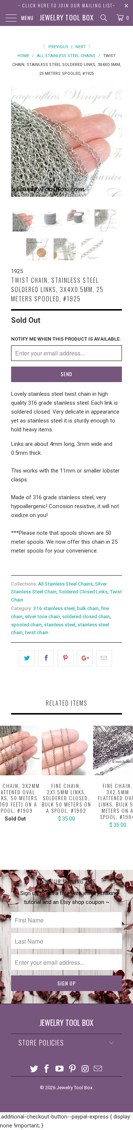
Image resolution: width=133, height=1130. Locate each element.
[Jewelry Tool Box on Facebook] (46, 1069)
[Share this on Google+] (85, 658)
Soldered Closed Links (83, 591)
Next (81, 46)
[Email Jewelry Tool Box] (98, 1069)
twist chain (36, 632)
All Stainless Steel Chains (65, 584)
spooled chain (26, 624)
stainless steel (59, 624)
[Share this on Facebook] (46, 658)
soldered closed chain (86, 616)
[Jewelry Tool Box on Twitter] (34, 1069)
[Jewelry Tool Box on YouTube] (59, 1069)
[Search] (103, 17)
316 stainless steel (54, 608)
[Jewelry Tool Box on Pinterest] (72, 1069)
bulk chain (88, 608)
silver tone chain (42, 616)
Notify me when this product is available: (66, 339)
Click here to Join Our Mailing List (67, 5)
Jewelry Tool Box (67, 17)
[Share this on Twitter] (27, 658)
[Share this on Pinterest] (65, 658)
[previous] (18, 142)
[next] (115, 142)
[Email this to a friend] (104, 658)
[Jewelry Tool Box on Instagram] (85, 1069)
